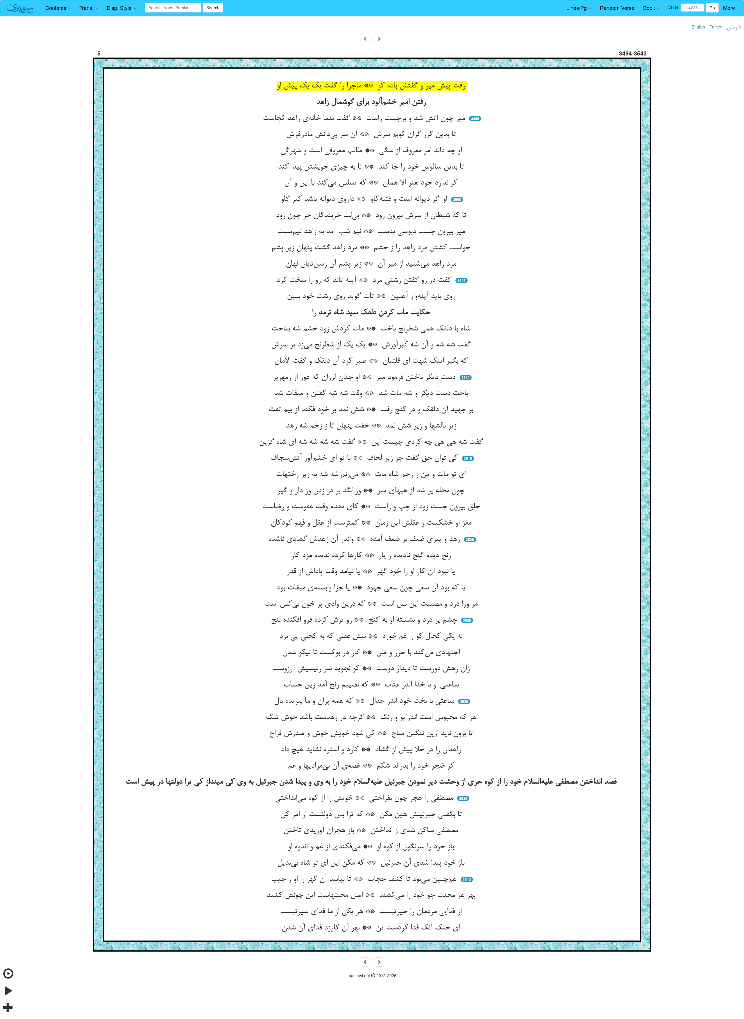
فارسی (734, 27)
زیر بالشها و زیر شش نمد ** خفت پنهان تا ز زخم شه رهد (372, 426)
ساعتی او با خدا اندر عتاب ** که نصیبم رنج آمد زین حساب (372, 685)
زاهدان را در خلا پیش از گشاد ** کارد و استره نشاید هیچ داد (372, 750)
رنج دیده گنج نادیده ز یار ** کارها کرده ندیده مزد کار (372, 555)
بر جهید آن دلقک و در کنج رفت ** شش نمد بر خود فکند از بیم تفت (372, 409)
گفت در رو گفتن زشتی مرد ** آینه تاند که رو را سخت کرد (365, 280)
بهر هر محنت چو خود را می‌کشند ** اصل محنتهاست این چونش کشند (372, 895)
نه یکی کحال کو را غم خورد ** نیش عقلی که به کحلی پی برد (372, 636)
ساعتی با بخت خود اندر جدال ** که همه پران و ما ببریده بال (365, 701)
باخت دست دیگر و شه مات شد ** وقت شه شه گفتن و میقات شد (372, 393)
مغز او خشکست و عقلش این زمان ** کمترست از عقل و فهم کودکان (372, 523)
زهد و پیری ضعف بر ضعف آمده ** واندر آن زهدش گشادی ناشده (365, 539)
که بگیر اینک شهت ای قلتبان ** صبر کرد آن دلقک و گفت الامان (372, 361)
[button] (58, 7)
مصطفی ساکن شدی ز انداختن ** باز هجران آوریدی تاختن (372, 830)
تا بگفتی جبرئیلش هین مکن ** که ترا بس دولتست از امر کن (372, 814)
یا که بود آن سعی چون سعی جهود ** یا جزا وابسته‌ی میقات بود (372, 588)
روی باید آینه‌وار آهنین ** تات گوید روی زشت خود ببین (372, 296)
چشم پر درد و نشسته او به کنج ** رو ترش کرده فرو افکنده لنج (365, 620)
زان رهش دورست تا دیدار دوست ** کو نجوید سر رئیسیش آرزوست (372, 668)
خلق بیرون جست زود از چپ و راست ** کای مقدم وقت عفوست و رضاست (372, 507)
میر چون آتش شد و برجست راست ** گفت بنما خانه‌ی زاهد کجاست (365, 118)
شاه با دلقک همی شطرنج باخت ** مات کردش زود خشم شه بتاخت (372, 329)
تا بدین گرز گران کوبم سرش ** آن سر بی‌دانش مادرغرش (372, 134)
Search (212, 7)
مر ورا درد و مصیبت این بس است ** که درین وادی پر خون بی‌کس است (372, 604)
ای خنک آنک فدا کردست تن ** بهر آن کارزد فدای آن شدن (372, 928)
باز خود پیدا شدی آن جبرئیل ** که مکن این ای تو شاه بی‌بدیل (372, 863)
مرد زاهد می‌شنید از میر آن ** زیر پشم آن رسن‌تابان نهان (372, 264)
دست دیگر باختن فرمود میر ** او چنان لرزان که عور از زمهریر (365, 377)
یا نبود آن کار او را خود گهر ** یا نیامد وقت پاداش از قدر (372, 571)
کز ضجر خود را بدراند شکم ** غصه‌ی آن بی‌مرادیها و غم (372, 766)
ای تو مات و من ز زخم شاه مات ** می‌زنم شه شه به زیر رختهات (372, 474)
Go (712, 7)
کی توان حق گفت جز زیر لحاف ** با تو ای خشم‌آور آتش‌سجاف (365, 458)
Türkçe (716, 27)
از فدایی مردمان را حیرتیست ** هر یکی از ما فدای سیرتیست (372, 911)
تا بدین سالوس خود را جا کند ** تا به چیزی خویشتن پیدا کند (372, 167)
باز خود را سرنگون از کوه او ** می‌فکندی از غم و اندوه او (372, 847)
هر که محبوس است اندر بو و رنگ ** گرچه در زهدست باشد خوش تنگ (372, 717)
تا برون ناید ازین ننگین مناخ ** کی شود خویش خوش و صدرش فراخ (372, 733)
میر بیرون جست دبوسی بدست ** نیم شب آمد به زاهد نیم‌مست (372, 231)
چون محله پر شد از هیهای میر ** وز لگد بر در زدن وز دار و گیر (372, 491)
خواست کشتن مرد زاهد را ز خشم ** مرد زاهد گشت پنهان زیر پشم (372, 248)
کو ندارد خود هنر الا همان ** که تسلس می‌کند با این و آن (372, 183)
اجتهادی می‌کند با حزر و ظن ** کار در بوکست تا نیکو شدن (372, 652)
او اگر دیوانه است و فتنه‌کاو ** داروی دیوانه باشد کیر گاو (365, 199)
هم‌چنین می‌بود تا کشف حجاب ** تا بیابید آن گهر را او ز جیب (365, 879)
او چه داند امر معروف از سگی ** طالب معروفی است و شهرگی (372, 150)
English (698, 27)
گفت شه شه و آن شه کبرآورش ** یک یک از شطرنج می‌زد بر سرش (372, 345)
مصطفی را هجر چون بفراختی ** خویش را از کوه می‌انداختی (365, 798)
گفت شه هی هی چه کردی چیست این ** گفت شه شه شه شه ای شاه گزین (372, 442)
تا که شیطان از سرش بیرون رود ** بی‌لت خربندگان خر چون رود (372, 215)
